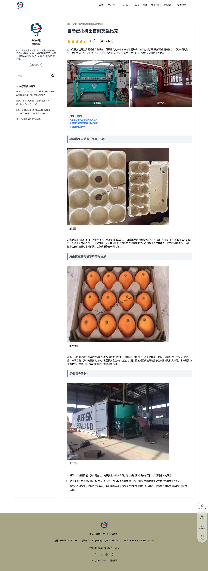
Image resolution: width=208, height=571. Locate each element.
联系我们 (167, 5)
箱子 (137, 5)
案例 (75, 23)
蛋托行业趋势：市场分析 (28, 119)
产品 (125, 5)
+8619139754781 (68, 540)
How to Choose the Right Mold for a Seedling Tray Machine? (35, 93)
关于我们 (155, 5)
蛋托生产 (131, 239)
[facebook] (101, 554)
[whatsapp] (112, 554)
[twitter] (106, 554)
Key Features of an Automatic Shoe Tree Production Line (33, 111)
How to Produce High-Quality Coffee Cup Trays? (32, 102)
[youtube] (95, 554)
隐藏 (79, 116)
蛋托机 (157, 49)
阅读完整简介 (36, 65)
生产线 (111, 5)
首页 (101, 5)
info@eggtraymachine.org (105, 540)
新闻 (145, 5)
